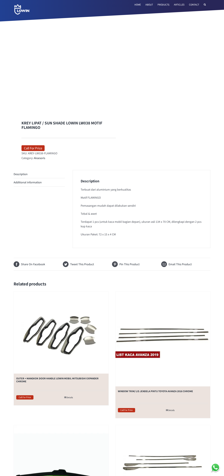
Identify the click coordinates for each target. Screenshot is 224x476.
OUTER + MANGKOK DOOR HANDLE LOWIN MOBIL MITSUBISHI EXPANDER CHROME (57, 436)
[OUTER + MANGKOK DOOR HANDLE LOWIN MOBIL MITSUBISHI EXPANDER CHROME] (61, 389)
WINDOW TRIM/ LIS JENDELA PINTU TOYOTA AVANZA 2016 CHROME (155, 447)
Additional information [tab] (28, 238)
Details (70, 453)
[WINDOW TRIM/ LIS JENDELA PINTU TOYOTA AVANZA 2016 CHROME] (162, 395)
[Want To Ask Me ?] (215, 467)
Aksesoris (39, 214)
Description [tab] (21, 230)
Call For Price (33, 204)
